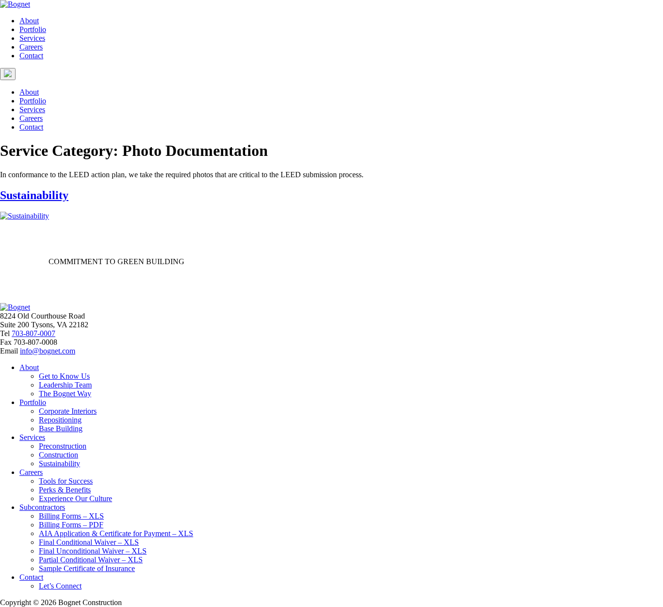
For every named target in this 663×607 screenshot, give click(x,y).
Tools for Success (66, 481)
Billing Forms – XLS (71, 516)
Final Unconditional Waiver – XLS (93, 551)
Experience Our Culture (75, 498)
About (29, 21)
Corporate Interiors (68, 411)
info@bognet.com (47, 351)
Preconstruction (62, 446)
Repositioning (60, 420)
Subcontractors (42, 507)
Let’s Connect (60, 586)
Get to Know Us (64, 376)
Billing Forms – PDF (71, 525)
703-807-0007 (33, 333)
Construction (58, 455)
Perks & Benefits (65, 490)
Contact (31, 55)
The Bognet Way (65, 393)
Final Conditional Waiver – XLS (89, 542)
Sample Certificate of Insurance (87, 568)
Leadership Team (65, 385)
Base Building (61, 428)
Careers (31, 47)
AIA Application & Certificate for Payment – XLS (116, 533)
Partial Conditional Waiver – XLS (91, 560)
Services (32, 38)
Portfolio (32, 29)
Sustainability (34, 195)
